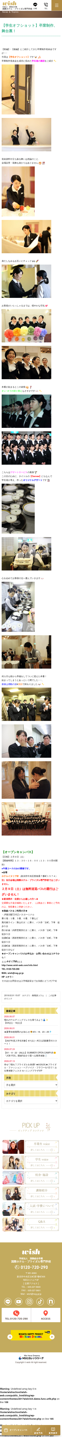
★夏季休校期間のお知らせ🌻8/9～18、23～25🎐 (28, 1030)
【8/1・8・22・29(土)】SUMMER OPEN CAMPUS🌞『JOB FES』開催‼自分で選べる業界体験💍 (30, 1052)
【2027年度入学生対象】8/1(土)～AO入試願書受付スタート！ (30, 1040)
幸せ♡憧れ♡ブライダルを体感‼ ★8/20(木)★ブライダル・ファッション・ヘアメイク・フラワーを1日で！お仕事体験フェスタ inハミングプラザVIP (30, 1065)
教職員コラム (38, 995)
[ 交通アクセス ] (31, 1283)
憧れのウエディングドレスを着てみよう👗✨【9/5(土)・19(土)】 (26, 1019)
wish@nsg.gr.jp (16, 972)
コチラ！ (9, 976)
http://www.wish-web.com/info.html (20, 965)
